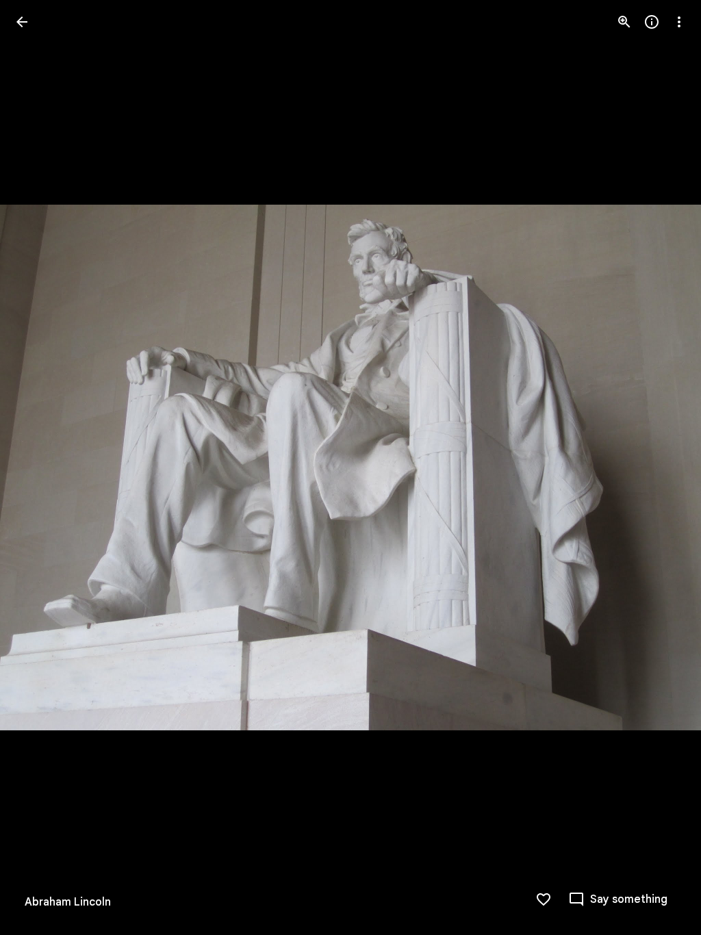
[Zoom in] (624, 22)
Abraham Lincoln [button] (68, 902)
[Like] (543, 899)
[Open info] (651, 22)
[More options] (679, 22)
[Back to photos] (21, 21)
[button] (38, 467)
